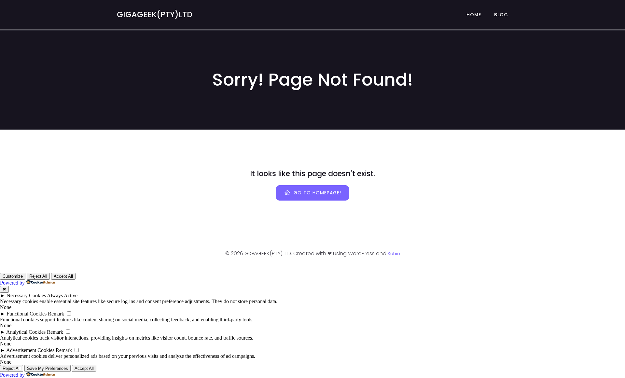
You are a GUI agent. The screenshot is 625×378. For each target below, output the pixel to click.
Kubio (394, 253)
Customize (13, 276)
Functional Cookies (27, 313)
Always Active (62, 295)
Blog (501, 14)
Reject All (38, 276)
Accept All (63, 276)
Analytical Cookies (26, 332)
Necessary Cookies (26, 295)
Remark (56, 313)
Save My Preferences (47, 368)
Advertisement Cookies (30, 350)
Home (473, 14)
